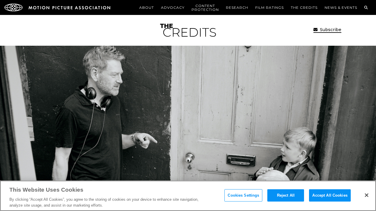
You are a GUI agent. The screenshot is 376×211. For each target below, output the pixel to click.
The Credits (304, 7)
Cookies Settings (243, 195)
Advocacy (172, 7)
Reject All (286, 195)
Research (237, 7)
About (146, 7)
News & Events (341, 7)
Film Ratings (269, 7)
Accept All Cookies (329, 195)
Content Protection (205, 8)
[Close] (366, 195)
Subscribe (330, 29)
